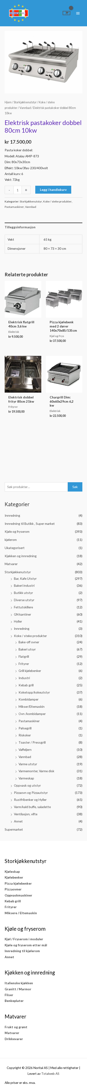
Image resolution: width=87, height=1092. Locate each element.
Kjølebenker (14, 877)
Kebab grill (26, 685)
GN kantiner (22, 614)
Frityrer (24, 664)
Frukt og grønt (16, 1027)
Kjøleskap (12, 871)
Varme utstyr (28, 764)
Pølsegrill (25, 728)
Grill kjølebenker (30, 671)
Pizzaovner (13, 889)
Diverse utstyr (24, 600)
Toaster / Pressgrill (32, 742)
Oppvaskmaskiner (18, 895)
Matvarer (11, 564)
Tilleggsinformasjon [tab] (20, 227)
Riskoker (25, 735)
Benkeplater (14, 1001)
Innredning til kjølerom (22, 951)
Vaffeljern (25, 750)
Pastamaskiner (29, 721)
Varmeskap (26, 778)
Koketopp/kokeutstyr (34, 692)
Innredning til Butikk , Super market (30, 524)
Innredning (12, 515)
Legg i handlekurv (53, 190)
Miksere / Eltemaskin (21, 913)
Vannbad (25, 757)
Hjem (8, 102)
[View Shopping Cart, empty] (66, 13)
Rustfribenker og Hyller (30, 800)
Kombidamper (29, 699)
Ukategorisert (15, 548)
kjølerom (11, 540)
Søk (75, 487)
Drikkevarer (14, 1039)
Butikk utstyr (23, 593)
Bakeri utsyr (27, 649)
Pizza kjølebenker (18, 883)
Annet (18, 821)
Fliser (9, 995)
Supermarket (14, 829)
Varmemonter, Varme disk (36, 771)
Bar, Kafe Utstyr (25, 578)
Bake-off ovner (29, 642)
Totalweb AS (50, 1073)
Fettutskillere (23, 607)
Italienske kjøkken (19, 983)
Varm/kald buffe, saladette (32, 807)
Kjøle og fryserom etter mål (26, 945)
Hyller (18, 621)
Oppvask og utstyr (27, 785)
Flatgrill (24, 656)
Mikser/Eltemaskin (32, 706)
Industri (24, 678)
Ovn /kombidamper (32, 714)
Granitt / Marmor (18, 989)
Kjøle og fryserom (17, 531)
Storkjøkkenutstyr (18, 572)
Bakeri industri (24, 585)
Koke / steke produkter (30, 636)
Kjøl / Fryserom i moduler (24, 939)
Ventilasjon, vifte (25, 814)
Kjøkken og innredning (21, 556)
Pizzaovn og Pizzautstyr (31, 793)
